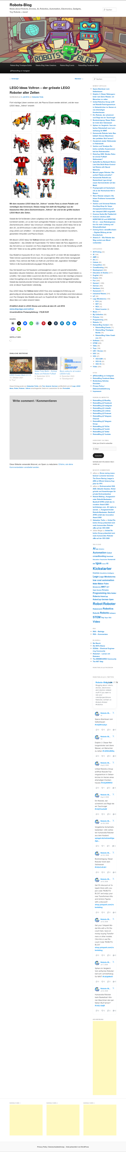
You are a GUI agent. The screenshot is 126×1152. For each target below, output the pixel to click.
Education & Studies (100, 272)
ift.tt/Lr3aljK (100, 1005)
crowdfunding (99, 556)
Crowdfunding (98, 267)
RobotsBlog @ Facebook (102, 403)
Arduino (101, 549)
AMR (94, 257)
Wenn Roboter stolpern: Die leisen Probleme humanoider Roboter (104, 198)
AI (93, 254)
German (55, 386)
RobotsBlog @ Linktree (101, 411)
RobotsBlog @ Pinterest (102, 413)
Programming (98, 319)
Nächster (79, 79)
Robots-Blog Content (101, 325)
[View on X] (113, 713)
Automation (99, 552)
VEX (94, 356)
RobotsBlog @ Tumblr (101, 429)
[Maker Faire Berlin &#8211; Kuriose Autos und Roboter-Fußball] (46, 363)
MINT (103, 586)
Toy (102, 617)
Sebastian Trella (37, 97)
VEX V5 (98, 364)
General (48, 386)
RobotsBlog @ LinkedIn (102, 408)
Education (96, 559)
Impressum (97, 391)
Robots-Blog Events (67, 65)
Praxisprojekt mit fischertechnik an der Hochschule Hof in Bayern (104, 190)
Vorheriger (14, 79)
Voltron (27, 388)
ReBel (113, 593)
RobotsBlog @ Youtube (102, 434)
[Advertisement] (105, 1058)
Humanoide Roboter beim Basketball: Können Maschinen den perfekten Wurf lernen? (104, 136)
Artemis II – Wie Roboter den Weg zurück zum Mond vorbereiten (104, 240)
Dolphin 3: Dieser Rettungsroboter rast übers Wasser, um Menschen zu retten (104, 96)
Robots (104, 612)
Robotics (108, 608)
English (96, 275)
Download (109, 556)
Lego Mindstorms (99, 299)
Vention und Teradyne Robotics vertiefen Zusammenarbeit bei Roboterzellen (104, 148)
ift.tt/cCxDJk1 (100, 867)
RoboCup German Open (103, 599)
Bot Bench (97, 643)
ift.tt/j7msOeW (101, 809)
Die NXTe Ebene (99, 646)
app (97, 549)
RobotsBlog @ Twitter (101, 431)
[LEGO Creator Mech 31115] (21, 365)
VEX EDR (99, 359)
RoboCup (104, 596)
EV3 (97, 301)
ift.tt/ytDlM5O (106, 783)
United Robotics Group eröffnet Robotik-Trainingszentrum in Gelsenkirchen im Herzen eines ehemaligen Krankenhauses (104, 107)
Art (94, 259)
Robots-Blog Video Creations (46, 65)
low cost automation (103, 580)
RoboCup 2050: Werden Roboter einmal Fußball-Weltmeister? (104, 156)
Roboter (22, 388)
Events (95, 278)
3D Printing (97, 252)
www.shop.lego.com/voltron (22, 309)
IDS (94, 564)
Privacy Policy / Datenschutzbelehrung (50, 1147)
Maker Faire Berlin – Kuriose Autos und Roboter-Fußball (46, 372)
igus (99, 563)
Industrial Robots (99, 293)
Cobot (109, 552)
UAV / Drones (98, 351)
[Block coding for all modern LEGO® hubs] (71, 363)
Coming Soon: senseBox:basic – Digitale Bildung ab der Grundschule (104, 232)
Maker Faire (103, 583)
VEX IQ (98, 361)
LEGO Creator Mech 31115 (20, 375)
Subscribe (98, 456)
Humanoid (97, 291)
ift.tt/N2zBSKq (108, 751)
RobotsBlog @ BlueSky (102, 400)
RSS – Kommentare (100, 634)
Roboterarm (97, 609)
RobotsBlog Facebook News (88, 65)
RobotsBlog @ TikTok (101, 426)
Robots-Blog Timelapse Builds (21, 65)
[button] (22, 121)
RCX (97, 306)
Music (95, 312)
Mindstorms (97, 587)
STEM (95, 343)
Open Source (97, 590)
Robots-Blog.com (104, 682)
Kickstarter (102, 568)
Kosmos (96, 573)
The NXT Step (98, 661)
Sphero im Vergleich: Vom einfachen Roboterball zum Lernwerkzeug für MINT (104, 128)
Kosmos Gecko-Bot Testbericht (104, 214)
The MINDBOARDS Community (104, 659)
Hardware (96, 288)
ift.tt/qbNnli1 (107, 976)
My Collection (98, 314)
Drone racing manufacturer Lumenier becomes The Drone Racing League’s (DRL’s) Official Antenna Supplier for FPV (104, 478)
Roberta (96, 322)
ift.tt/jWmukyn (101, 725)
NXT (97, 304)
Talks (95, 345)
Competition (97, 265)
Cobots (95, 262)
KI (107, 563)
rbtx (109, 592)
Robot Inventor (101, 309)
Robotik (96, 613)
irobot (104, 564)
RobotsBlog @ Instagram (102, 405)
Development (98, 270)
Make (95, 583)
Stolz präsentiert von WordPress (77, 1147)
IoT (94, 296)
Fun (43, 386)
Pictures (96, 317)
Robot (16, 388)
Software (96, 340)
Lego (74, 386)
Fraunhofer (103, 559)
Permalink (66, 388)
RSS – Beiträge (98, 631)
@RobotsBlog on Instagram (20, 71)
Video (95, 366)
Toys (94, 348)
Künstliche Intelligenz (107, 573)
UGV (94, 353)
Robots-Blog (21, 4)
